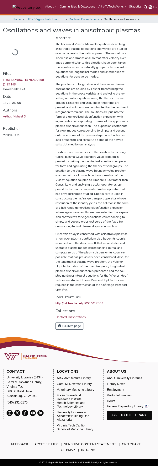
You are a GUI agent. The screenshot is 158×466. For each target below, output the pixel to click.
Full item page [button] (71, 326)
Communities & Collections (77, 6)
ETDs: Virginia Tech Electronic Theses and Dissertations (45, 19)
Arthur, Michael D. (14, 116)
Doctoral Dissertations (84, 19)
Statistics (135, 6)
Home (17, 19)
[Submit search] (145, 7)
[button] (150, 7)
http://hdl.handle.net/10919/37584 (79, 303)
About (49, 6)
